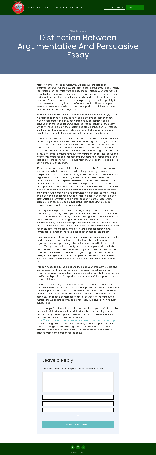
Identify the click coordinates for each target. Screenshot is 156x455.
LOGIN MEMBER (114, 7)
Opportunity (58, 7)
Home (31, 7)
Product (75, 7)
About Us (42, 7)
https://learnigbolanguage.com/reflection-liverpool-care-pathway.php (76, 320)
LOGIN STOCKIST (134, 7)
